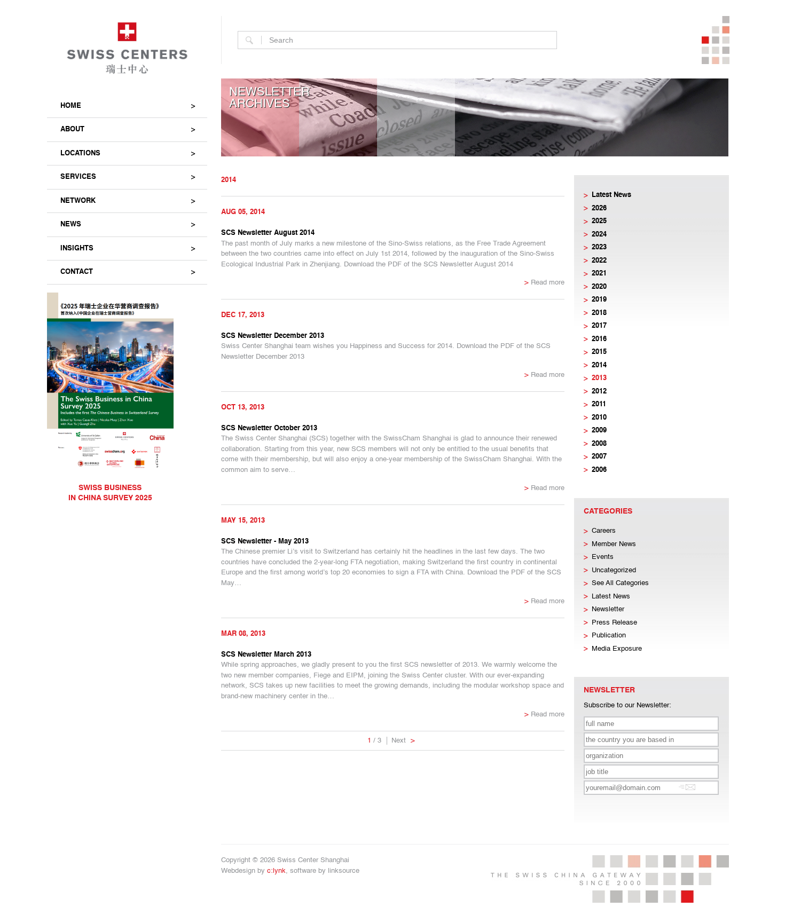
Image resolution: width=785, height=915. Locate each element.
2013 (599, 378)
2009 (599, 430)
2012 (599, 391)
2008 (599, 443)
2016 (599, 339)
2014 (599, 365)
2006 (599, 470)
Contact (76, 272)
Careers (604, 530)
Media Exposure (617, 648)
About (72, 129)
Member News (614, 544)
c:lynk (276, 870)
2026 (599, 208)
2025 (599, 221)
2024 (599, 234)
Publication (609, 635)
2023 (599, 247)
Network (78, 201)
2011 (599, 404)
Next (403, 740)
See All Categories (620, 583)
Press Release (614, 622)
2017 (599, 325)
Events (603, 557)
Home (70, 105)
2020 (599, 286)
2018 (599, 313)
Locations (80, 153)
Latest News (611, 195)
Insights (76, 248)
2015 (599, 352)
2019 (599, 299)
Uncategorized (614, 570)
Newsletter (608, 609)
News (70, 224)
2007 (599, 456)
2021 (599, 273)
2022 (599, 260)
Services (78, 176)
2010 (599, 417)
